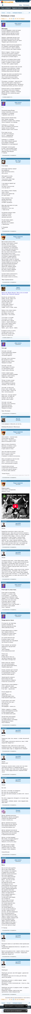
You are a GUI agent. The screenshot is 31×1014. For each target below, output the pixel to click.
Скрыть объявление (26, 1005)
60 (19, 18)
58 (15, 18)
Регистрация (26, 5)
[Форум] (2, 5)
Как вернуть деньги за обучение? (13, 1010)
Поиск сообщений (6, 8)
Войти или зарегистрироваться (22, 1)
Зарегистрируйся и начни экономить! (14, 1006)
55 (9, 18)
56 (11, 18)
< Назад (2, 18)
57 (13, 18)
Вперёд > (22, 18)
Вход (20, 5)
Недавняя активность (17, 8)
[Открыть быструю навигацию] (29, 12)
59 (17, 18)
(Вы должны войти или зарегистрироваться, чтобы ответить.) (17, 997)
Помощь (28, 1007)
